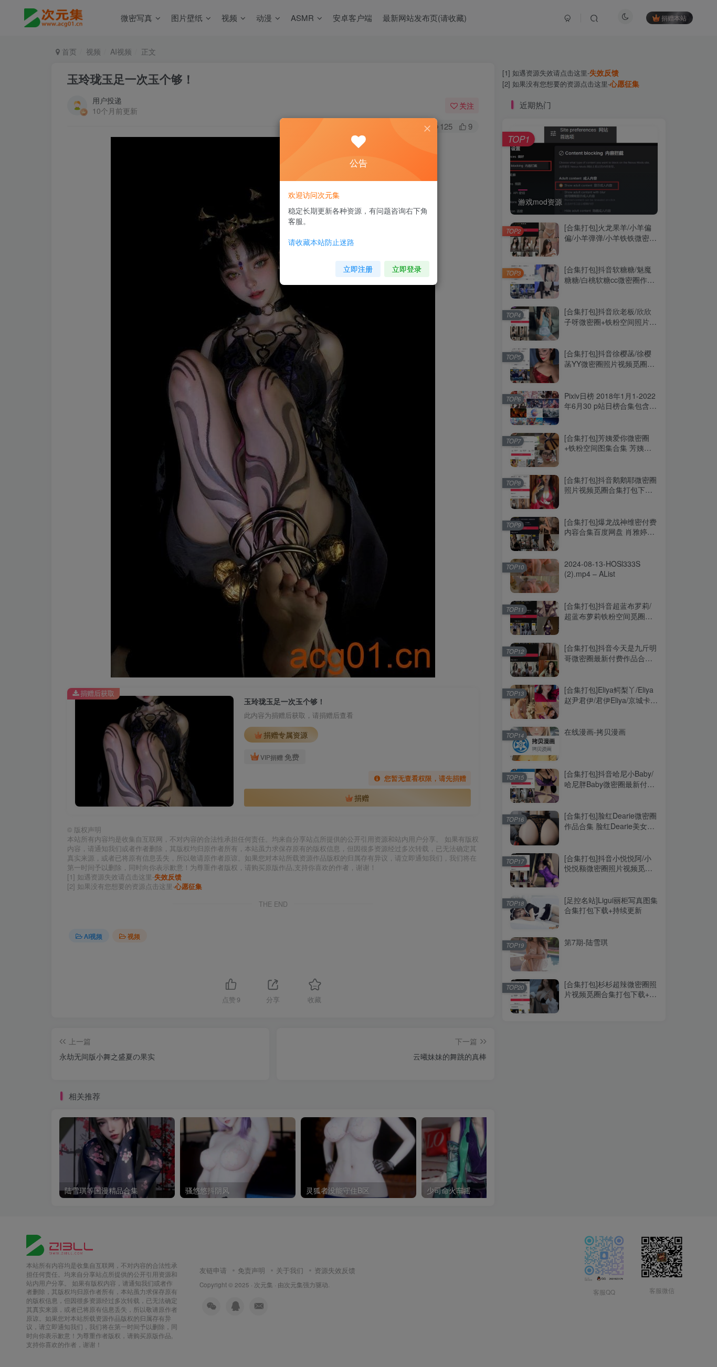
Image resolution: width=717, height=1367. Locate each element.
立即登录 (406, 268)
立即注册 (358, 268)
